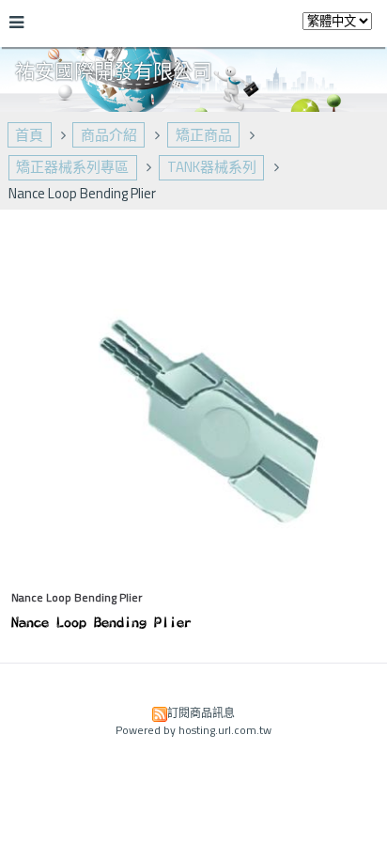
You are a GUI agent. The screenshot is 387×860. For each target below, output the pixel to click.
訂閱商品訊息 (201, 713)
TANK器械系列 (211, 167)
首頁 (29, 135)
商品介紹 (109, 135)
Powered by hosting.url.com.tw (193, 730)
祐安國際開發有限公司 (113, 70)
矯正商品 (204, 135)
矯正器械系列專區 (72, 167)
